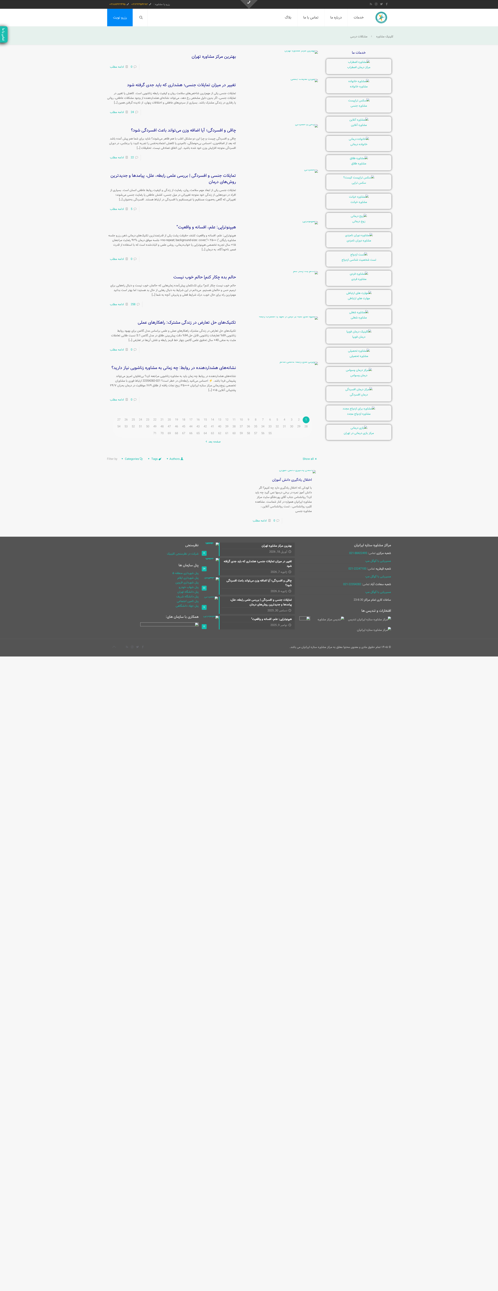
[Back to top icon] (114, 647)
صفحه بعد (214, 441)
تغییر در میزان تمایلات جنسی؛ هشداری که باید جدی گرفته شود (181, 85)
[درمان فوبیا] (358, 331)
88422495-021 (358, 553)
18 (183, 419)
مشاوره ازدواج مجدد (359, 414)
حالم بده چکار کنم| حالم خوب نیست (204, 277)
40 (219, 426)
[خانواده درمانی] (359, 139)
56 (262, 433)
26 (126, 419)
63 (212, 433)
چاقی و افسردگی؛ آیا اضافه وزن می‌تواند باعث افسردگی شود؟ (183, 130)
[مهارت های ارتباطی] (359, 293)
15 (205, 419)
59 (241, 433)
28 (306, 426)
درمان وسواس (358, 375)
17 (190, 419)
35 (255, 426)
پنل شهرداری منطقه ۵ (185, 573)
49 (154, 426)
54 (118, 426)
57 (255, 433)
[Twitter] (381, 4)
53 (126, 426)
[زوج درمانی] (359, 216)
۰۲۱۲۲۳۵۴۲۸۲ (139, 4)
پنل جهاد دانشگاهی (187, 606)
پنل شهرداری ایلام (188, 578)
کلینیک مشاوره (384, 36)
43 (198, 426)
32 (277, 426)
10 (241, 419)
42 (205, 426)
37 (241, 426)
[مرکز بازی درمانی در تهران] (359, 428)
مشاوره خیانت (359, 202)
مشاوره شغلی (359, 317)
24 (132, 112)
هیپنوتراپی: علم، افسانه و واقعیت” (206, 227)
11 (234, 419)
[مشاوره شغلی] (358, 312)
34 (262, 426)
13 (219, 419)
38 (234, 426)
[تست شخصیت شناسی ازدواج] (358, 254)
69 (169, 433)
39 (226, 426)
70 (162, 433)
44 (190, 426)
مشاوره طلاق (358, 163)
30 (291, 426)
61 (226, 433)
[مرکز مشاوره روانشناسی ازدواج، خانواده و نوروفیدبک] (381, 17)
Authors (174, 459)
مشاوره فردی (358, 279)
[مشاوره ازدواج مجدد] (359, 408)
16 (198, 419)
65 (198, 433)
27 (118, 419)
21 (162, 419)
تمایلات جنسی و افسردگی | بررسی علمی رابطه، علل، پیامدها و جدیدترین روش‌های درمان (173, 178)
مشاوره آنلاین (359, 125)
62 (219, 433)
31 (284, 426)
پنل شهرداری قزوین (187, 582)
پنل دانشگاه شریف (187, 596)
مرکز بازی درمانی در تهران (359, 433)
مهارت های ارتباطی (359, 298)
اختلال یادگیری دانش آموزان (292, 480)
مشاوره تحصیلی (359, 356)
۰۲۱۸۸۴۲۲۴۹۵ (117, 4)
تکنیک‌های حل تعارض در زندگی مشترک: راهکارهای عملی (187, 322)
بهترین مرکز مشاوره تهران (214, 56)
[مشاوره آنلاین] (358, 119)
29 (298, 426)
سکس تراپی (359, 183)
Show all (308, 459)
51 (140, 426)
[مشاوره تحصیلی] (359, 351)
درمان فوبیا (358, 337)
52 (133, 426)
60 (234, 433)
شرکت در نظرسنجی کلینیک (183, 553)
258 (133, 304)
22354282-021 (352, 584)
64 (205, 433)
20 (169, 419)
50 (147, 426)
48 (162, 426)
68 (176, 433)
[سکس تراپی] (358, 177)
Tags (154, 459)
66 (190, 433)
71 (154, 433)
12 (226, 419)
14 (212, 419)
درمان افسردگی (359, 394)
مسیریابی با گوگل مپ (378, 561)
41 (212, 426)
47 (169, 426)
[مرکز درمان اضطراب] (359, 62)
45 (183, 426)
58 (248, 433)
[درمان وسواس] (359, 370)
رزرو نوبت (120, 17)
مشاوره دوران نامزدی (359, 240)
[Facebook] (387, 4)
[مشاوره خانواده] (358, 81)
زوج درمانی (358, 221)
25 (133, 419)
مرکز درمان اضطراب (358, 67)
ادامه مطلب (117, 67)
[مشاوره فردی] (359, 274)
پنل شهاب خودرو (189, 587)
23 (147, 419)
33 (270, 426)
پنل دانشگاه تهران (188, 592)
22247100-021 (357, 568)
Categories (132, 459)
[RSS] (371, 4)
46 (176, 426)
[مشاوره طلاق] (359, 158)
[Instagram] (376, 4)
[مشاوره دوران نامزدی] (359, 235)
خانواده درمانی (358, 144)
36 (248, 426)
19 (176, 419)
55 (270, 433)
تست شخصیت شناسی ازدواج (359, 260)
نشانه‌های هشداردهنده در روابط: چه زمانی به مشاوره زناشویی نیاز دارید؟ (173, 368)
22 (132, 157)
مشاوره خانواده (359, 86)
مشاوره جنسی (359, 105)
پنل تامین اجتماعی (188, 601)
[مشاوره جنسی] (359, 100)
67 (183, 433)
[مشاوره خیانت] (359, 197)
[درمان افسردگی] (359, 389)
